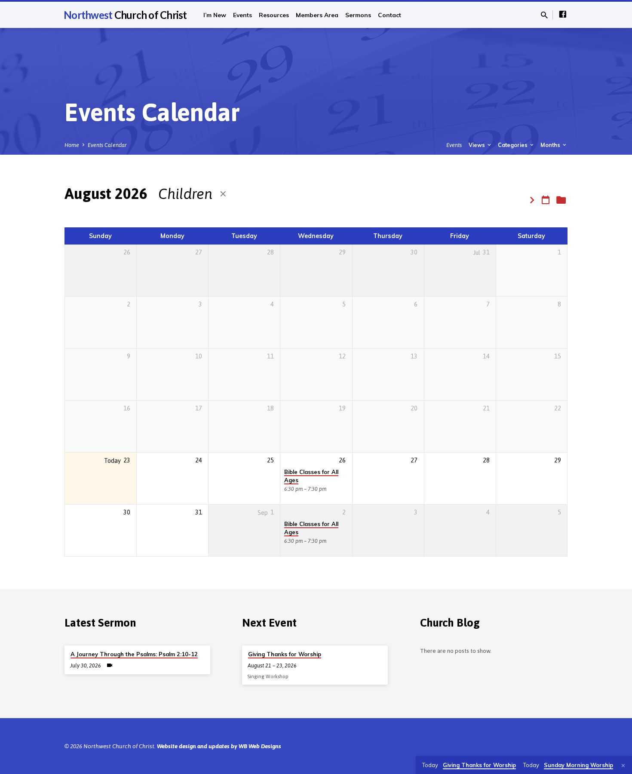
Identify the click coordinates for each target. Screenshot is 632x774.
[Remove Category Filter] (223, 194)
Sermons (358, 14)
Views (477, 144)
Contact (389, 14)
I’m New (214, 14)
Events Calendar (107, 145)
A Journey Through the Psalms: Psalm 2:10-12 (134, 654)
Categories (513, 144)
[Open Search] (544, 15)
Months (550, 144)
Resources (274, 14)
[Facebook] (563, 14)
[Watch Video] (109, 665)
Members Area (317, 14)
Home (71, 145)
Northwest (125, 15)
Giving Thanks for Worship (284, 654)
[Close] (623, 765)
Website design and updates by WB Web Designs (219, 746)
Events (242, 14)
